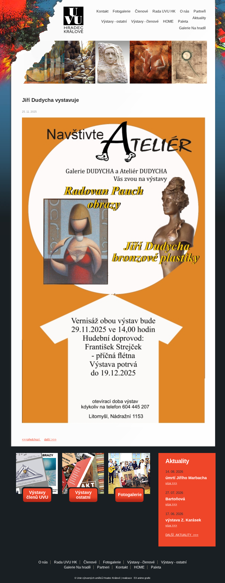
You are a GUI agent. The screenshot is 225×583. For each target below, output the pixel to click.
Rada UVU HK (164, 11)
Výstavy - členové (145, 21)
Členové (141, 11)
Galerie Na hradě (77, 567)
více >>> (171, 483)
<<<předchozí (31, 439)
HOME (168, 21)
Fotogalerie (122, 11)
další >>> (50, 439)
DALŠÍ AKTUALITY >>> (181, 535)
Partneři (200, 11)
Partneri (103, 567)
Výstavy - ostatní (114, 21)
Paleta (183, 21)
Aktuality (199, 18)
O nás (184, 11)
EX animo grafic (141, 578)
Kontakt (102, 11)
